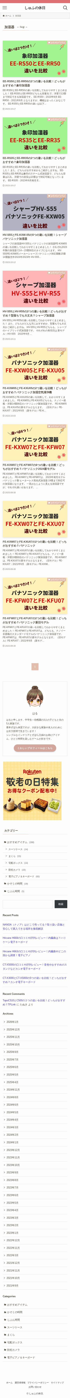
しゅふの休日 (35, 8)
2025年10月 (13, 1044)
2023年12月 (13, 1150)
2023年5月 (12, 1202)
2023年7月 (12, 1187)
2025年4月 (12, 1082)
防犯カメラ (17, 869)
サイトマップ (57, 1382)
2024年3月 (12, 1127)
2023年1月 (12, 1232)
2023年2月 (12, 1225)
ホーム (9, 1382)
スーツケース (18, 849)
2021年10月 (13, 1278)
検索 (60, 904)
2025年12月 (13, 1029)
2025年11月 (13, 1036)
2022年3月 (12, 1255)
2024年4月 (12, 1119)
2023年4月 (12, 1210)
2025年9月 (12, 1052)
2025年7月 (12, 1059)
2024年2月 (12, 1134)
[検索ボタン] (65, 8)
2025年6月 (12, 1067)
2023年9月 (12, 1172)
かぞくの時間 (17, 883)
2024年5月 (12, 1112)
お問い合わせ (35, 1387)
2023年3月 (12, 1217)
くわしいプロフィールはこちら (35, 748)
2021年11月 (13, 1270)
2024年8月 (12, 1097)
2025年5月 (12, 1074)
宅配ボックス (18, 863)
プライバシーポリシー (38, 1382)
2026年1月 (12, 1021)
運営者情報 (20, 1382)
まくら (15, 856)
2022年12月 (13, 1240)
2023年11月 (13, 1157)
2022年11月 (13, 1247)
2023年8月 (12, 1180)
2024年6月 (12, 1104)
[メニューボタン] (4, 8)
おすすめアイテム (20, 842)
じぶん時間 (15, 891)
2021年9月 (12, 1285)
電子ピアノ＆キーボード (24, 876)
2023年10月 (13, 1165)
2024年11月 (13, 1089)
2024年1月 (12, 1142)
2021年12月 (13, 1262)
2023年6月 (12, 1195)
